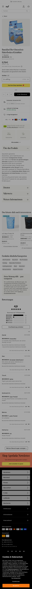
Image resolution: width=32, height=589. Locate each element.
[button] (16, 292)
